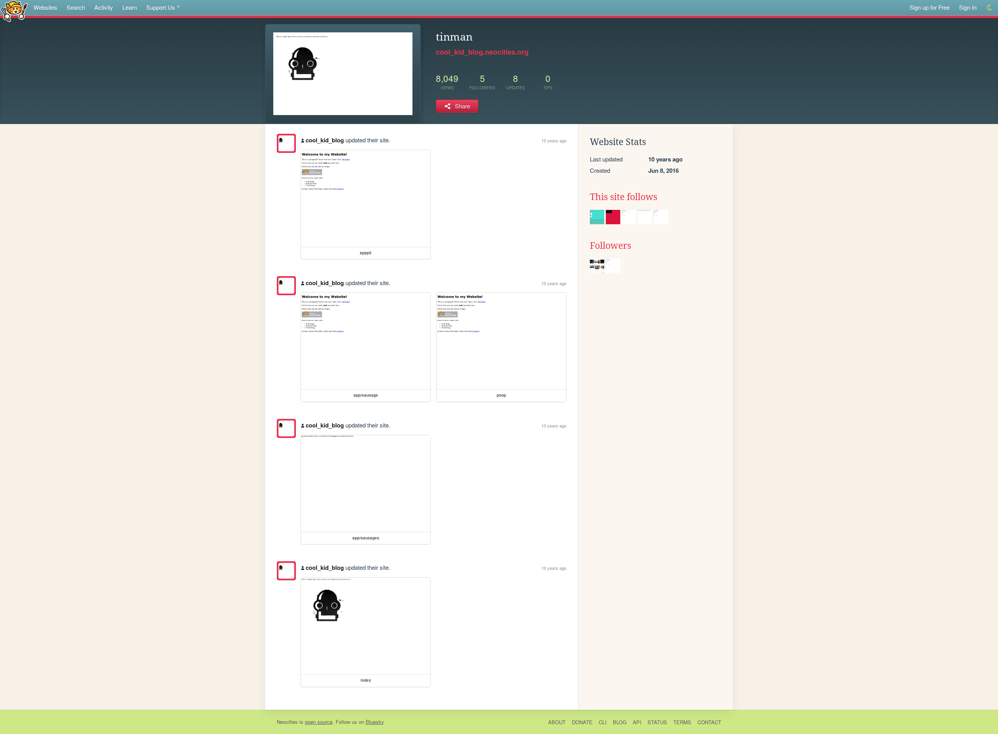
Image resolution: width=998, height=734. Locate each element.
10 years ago (553, 140)
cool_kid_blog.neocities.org (482, 52)
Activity (103, 7)
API (637, 722)
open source (319, 721)
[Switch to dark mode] (989, 7)
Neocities (287, 721)
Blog (619, 722)
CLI (603, 722)
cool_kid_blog (325, 140)
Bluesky (375, 721)
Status (657, 722)
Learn (129, 7)
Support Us (160, 7)
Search (76, 7)
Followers (610, 246)
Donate (582, 722)
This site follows (623, 197)
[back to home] (14, 11)
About (557, 722)
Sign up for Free (930, 7)
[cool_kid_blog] (286, 143)
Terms (682, 722)
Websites (45, 7)
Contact (709, 722)
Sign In (968, 7)
